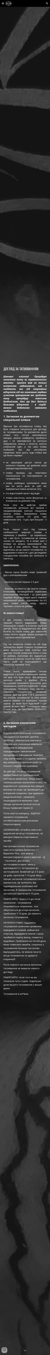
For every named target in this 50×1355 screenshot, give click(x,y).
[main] (25, 368)
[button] (3, 3)
